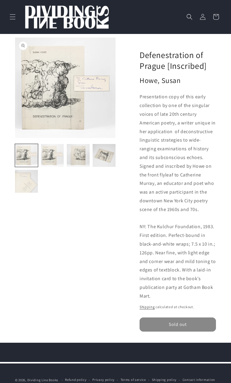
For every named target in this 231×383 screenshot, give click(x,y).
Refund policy (75, 380)
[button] (12, 16)
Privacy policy (103, 380)
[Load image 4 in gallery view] (104, 155)
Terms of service (133, 380)
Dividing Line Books (42, 380)
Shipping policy (164, 380)
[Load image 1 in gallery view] (26, 155)
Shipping (147, 307)
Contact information (199, 380)
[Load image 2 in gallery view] (52, 155)
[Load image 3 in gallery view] (78, 155)
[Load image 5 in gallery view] (26, 181)
